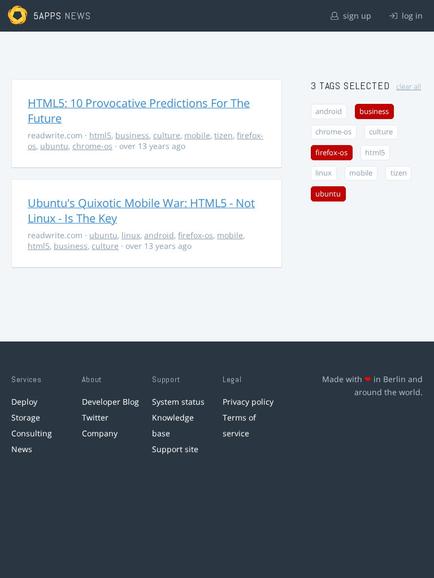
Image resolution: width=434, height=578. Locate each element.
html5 (100, 135)
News (21, 449)
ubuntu (54, 146)
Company (100, 433)
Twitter (95, 417)
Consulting (31, 433)
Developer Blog (110, 401)
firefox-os (195, 235)
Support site (175, 449)
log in (411, 15)
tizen (223, 135)
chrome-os (92, 146)
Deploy (24, 401)
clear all (408, 86)
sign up (356, 15)
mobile (197, 135)
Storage (25, 417)
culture (166, 135)
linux (130, 235)
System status (178, 401)
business (132, 135)
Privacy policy (248, 401)
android (159, 235)
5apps (47, 15)
